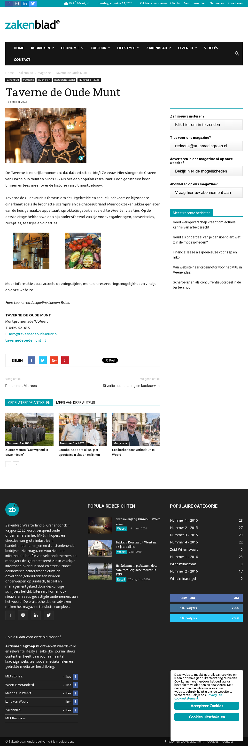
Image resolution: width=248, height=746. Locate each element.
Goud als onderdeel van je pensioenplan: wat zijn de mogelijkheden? (206, 239)
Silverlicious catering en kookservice (131, 386)
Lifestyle (126, 48)
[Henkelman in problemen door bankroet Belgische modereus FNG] (100, 571)
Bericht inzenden (195, 3)
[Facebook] (9, 3)
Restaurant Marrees (21, 386)
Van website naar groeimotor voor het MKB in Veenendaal (207, 269)
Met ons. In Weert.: (18, 693)
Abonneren (216, 3)
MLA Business (15, 718)
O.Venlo (185, 48)
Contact (22, 60)
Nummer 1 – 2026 (19, 443)
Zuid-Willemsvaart (184, 549)
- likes (67, 677)
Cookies (212, 741)
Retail (121, 579)
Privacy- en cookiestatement (184, 741)
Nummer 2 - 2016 (184, 571)
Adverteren (235, 3)
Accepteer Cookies (207, 706)
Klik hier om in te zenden (197, 124)
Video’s (211, 48)
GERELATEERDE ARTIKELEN (29, 403)
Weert (121, 528)
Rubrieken (40, 48)
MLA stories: (14, 676)
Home (19, 48)
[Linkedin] (25, 3)
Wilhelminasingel (183, 578)
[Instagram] (17, 3)
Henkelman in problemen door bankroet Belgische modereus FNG (136, 570)
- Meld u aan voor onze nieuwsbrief (33, 637)
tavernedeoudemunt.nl (25, 340)
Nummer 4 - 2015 (184, 542)
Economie (70, 48)
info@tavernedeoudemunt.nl (33, 334)
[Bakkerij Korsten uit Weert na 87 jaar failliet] (100, 548)
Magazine (28, 79)
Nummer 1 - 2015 (184, 520)
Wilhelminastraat (183, 564)
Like (236, 597)
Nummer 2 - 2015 (184, 527)
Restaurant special (64, 79)
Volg (235, 608)
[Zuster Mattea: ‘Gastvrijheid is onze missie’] (29, 429)
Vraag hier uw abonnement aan (203, 192)
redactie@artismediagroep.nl (201, 146)
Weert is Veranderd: (20, 685)
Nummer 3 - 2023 (89, 79)
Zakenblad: (13, 710)
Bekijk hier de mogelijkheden (201, 171)
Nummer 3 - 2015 (184, 535)
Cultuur (98, 48)
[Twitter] (33, 3)
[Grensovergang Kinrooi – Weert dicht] (100, 525)
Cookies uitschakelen (207, 717)
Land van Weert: (17, 701)
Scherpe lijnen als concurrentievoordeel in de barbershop (207, 284)
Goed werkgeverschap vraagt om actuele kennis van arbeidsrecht (204, 224)
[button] (237, 54)
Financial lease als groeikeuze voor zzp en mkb (205, 254)
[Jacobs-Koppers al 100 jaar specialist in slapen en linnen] (83, 429)
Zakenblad (156, 48)
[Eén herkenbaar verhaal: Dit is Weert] (136, 429)
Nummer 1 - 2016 (184, 556)
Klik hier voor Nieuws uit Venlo (160, 3)
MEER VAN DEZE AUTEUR (75, 403)
